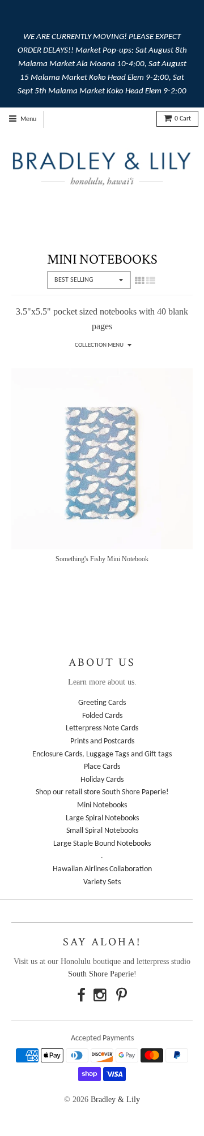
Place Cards (102, 767)
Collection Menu (99, 345)
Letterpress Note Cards (102, 728)
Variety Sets (102, 882)
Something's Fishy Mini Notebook (102, 559)
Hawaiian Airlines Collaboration (102, 869)
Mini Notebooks (102, 805)
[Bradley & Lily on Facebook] (81, 997)
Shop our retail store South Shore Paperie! (102, 792)
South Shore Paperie (101, 974)
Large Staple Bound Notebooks (102, 844)
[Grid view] (139, 280)
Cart (183, 118)
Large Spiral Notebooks (102, 818)
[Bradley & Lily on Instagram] (101, 997)
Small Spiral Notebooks (102, 831)
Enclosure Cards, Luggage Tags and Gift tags (102, 754)
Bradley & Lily (115, 1099)
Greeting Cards (102, 703)
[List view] (150, 280)
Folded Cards (102, 716)
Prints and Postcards (102, 741)
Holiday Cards (102, 780)
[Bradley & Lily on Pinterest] (121, 997)
